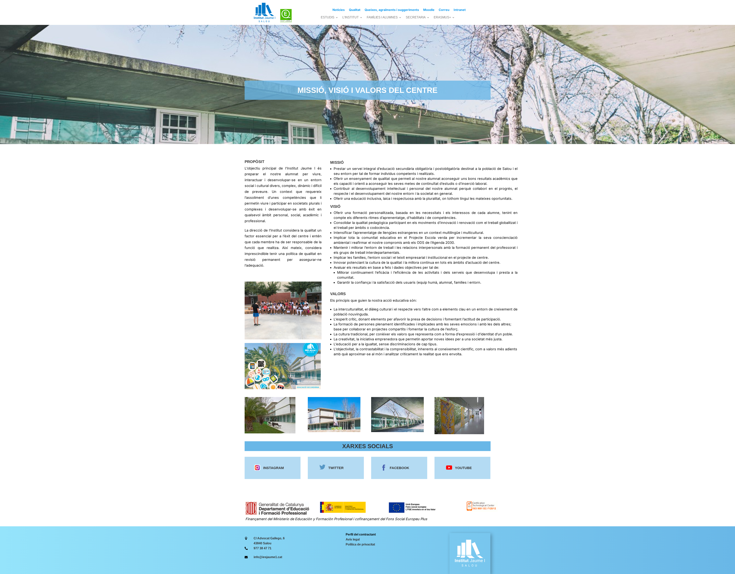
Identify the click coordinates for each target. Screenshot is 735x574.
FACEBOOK (399, 468)
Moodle (428, 10)
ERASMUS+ (442, 17)
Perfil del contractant (361, 534)
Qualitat (354, 10)
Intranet (460, 10)
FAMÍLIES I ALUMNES (382, 17)
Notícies (338, 10)
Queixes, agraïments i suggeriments (392, 10)
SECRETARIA (416, 17)
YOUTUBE (463, 468)
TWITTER (336, 468)
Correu (444, 10)
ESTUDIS (327, 17)
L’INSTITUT (350, 17)
